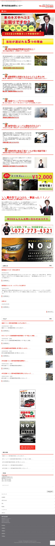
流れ (2, 503)
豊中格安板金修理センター (12, 6)
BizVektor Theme (27, 542)
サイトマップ (5, 485)
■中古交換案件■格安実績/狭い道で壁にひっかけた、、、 (16, 348)
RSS (50, 265)
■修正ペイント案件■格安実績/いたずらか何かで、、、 (16, 323)
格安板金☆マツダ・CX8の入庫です (11, 270)
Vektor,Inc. (34, 542)
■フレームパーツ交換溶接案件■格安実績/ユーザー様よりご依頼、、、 (20, 335)
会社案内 (3, 497)
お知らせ (4, 301)
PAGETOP (50, 491)
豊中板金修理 (25, 541)
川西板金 (3, 536)
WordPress (21, 542)
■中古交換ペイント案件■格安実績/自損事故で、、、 (15, 360)
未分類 (10, 338)
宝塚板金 (3, 528)
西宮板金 (3, 525)
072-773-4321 (47, 6)
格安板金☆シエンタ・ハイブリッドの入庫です (14, 285)
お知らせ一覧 (50, 311)
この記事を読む (5, 280)
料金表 (3, 506)
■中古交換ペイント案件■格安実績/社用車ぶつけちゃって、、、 (18, 373)
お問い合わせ (4, 500)
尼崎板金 (3, 530)
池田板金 (3, 533)
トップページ (4, 509)
